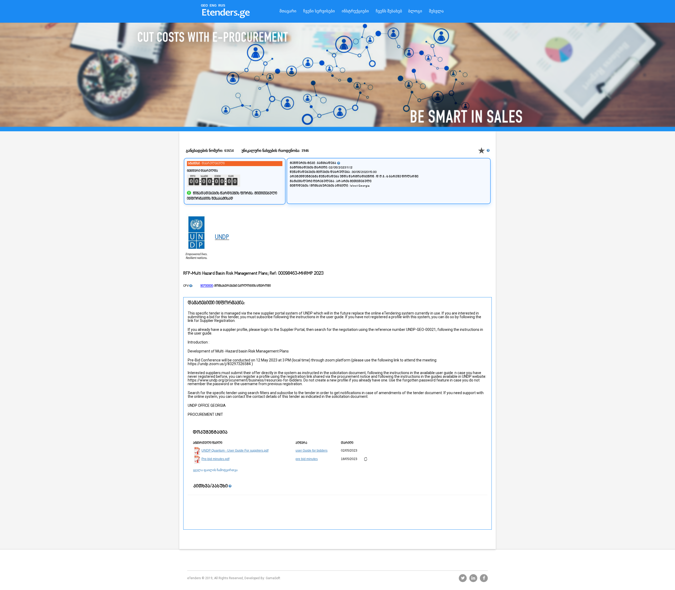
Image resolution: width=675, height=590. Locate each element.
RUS (221, 5)
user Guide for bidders (311, 450)
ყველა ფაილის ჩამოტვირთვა (215, 470)
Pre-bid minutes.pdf (215, 459)
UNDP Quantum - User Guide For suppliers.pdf (234, 450)
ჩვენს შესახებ (389, 11)
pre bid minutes (307, 459)
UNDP (222, 237)
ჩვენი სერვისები (319, 11)
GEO (204, 5)
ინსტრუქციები (355, 11)
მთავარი (287, 11)
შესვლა (436, 11)
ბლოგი (415, 11)
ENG (213, 5)
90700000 (206, 285)
